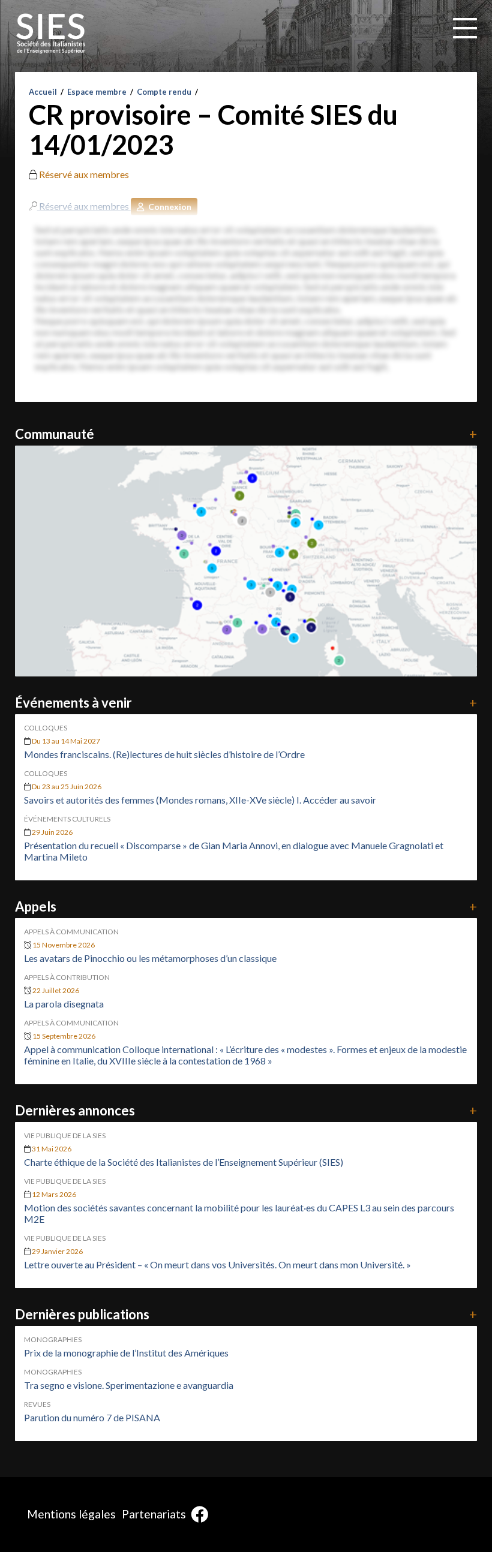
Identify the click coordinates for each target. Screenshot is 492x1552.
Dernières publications (246, 1314)
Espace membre (97, 92)
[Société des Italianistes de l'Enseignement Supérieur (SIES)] (51, 33)
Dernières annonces (246, 1110)
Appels (246, 906)
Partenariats (154, 1514)
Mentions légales (71, 1514)
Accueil (43, 92)
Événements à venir (246, 702)
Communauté (246, 434)
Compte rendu (164, 92)
